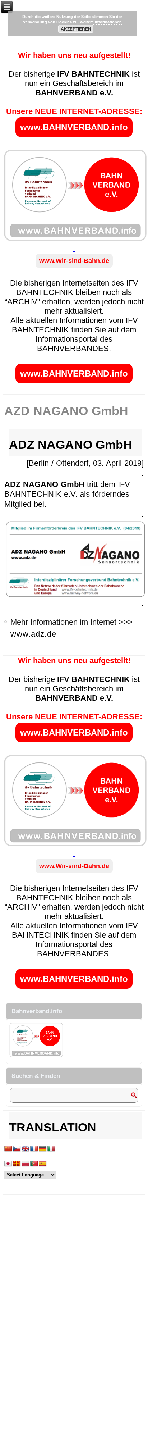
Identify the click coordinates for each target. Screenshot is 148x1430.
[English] (25, 1149)
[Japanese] (8, 1163)
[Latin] (17, 1163)
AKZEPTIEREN (76, 29)
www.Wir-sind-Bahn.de (74, 260)
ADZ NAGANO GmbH (70, 444)
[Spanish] (43, 1163)
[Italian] (51, 1149)
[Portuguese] (34, 1163)
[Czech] (17, 1149)
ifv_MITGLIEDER (46, 650)
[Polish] (25, 1163)
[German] (43, 1149)
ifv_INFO (81, 650)
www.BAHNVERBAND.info (74, 127)
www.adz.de (33, 633)
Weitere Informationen (101, 21)
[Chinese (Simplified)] (8, 1149)
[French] (34, 1149)
